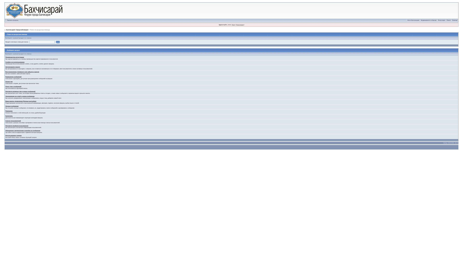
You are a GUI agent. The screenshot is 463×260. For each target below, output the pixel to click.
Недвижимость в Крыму (429, 20)
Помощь (454, 20)
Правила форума (12, 20)
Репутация (441, 20)
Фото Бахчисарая (413, 20)
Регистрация (240, 24)
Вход (233, 24)
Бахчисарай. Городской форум (17, 30)
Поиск (449, 20)
